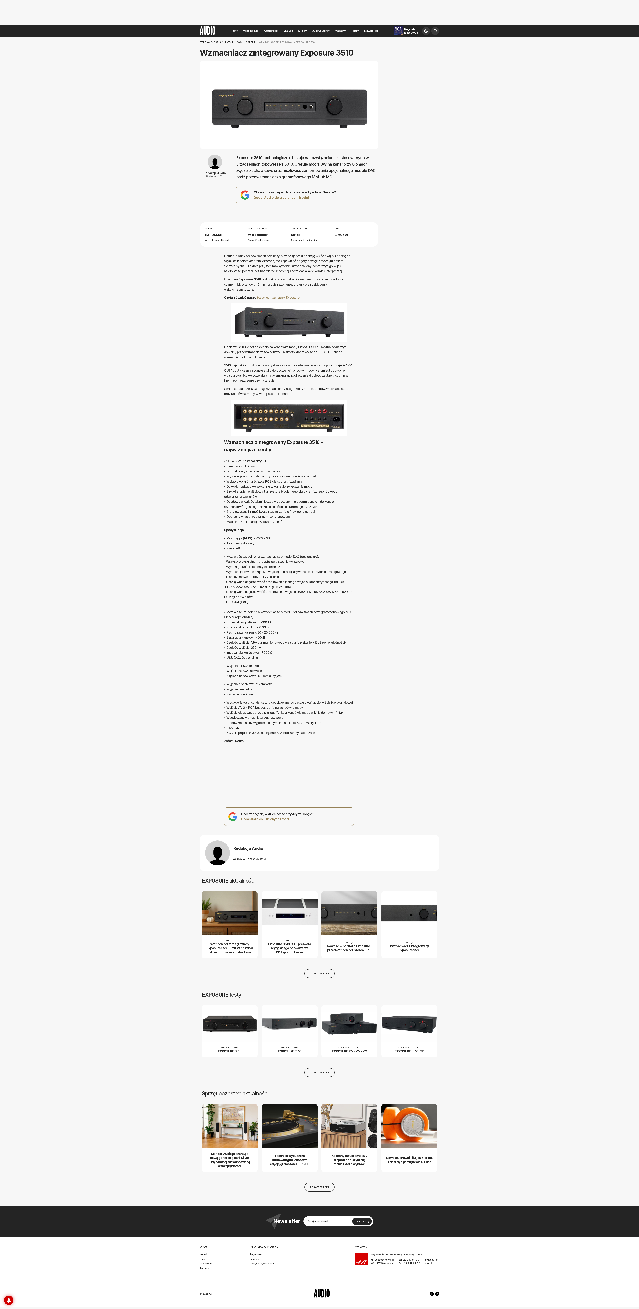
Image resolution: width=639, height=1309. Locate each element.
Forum (355, 30)
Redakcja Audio (215, 173)
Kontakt (204, 1254)
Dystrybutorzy (321, 30)
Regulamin (256, 1254)
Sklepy (302, 30)
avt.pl (428, 1263)
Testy (234, 30)
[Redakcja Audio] (217, 852)
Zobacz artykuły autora (249, 859)
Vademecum (250, 30)
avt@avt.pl (431, 1259)
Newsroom (206, 1263)
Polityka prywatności (262, 1263)
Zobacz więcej (319, 973)
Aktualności (271, 30)
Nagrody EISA (411, 30)
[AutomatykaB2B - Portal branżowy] (322, 1293)
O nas (203, 1259)
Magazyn (340, 30)
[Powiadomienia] (8, 1300)
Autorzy (204, 1268)
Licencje (255, 1259)
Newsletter (371, 30)
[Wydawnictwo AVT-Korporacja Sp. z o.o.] (361, 1260)
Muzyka (288, 30)
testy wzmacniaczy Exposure (278, 298)
